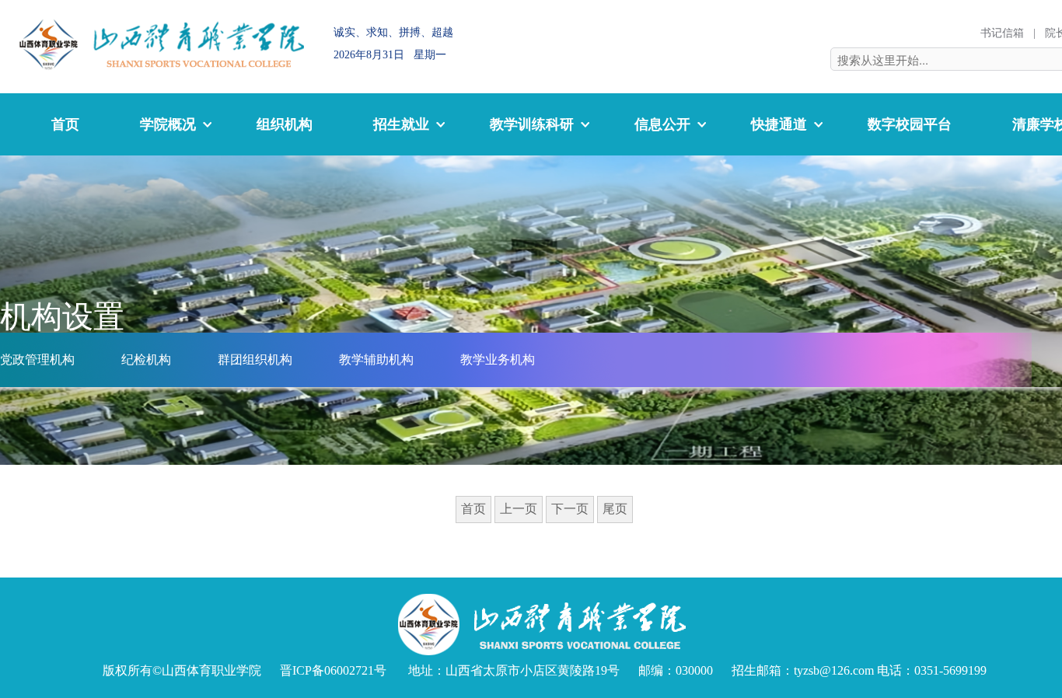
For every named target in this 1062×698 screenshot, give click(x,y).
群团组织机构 (255, 359)
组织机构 (285, 124)
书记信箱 (1002, 33)
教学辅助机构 (376, 359)
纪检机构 (146, 359)
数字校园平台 (910, 124)
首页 (65, 124)
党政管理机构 (37, 359)
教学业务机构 (497, 359)
